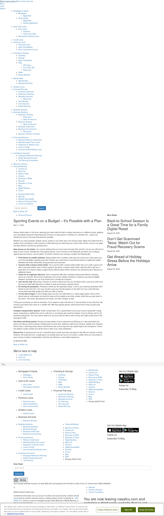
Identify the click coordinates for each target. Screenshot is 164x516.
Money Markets (24, 75)
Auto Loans (22, 29)
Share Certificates (25, 60)
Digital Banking (24, 188)
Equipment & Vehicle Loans (28, 144)
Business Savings (25, 122)
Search (41, 208)
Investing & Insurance (22, 153)
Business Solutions (21, 112)
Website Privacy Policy (15, 513)
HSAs (20, 72)
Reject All (128, 510)
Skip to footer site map (24, 1)
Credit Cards (18, 40)
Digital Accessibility (96, 389)
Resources (27, 70)
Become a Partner (20, 164)
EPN (90, 399)
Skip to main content (7, 1)
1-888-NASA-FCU (25, 355)
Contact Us (22, 169)
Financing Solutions (21, 137)
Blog (20, 185)
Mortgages (22, 13)
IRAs (20, 62)
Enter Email (18, 464)
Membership (18, 78)
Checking (21, 55)
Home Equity (23, 18)
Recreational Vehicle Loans (28, 36)
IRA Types (27, 65)
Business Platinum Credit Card (30, 140)
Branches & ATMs (25, 178)
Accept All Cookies (146, 510)
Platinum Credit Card (31, 440)
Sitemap (21, 196)
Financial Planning (20, 89)
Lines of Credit (23, 147)
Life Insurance (23, 103)
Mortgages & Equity (21, 11)
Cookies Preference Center (107, 510)
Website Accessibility (26, 199)
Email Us (21, 357)
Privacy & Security (95, 489)
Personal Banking (20, 166)
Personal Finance (25, 215)
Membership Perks (25, 83)
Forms (20, 190)
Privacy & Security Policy (27, 201)
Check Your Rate (29, 34)
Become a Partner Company (29, 134)
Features (26, 31)
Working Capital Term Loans (29, 142)
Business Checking (25, 114)
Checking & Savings (21, 53)
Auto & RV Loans (20, 26)
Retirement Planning (26, 94)
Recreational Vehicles (31, 387)
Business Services (20, 109)
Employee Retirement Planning (30, 155)
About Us (21, 171)
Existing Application (30, 23)
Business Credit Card (26, 126)
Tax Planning (23, 101)
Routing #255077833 (26, 194)
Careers (21, 176)
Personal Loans (19, 42)
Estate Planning (24, 106)
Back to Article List (20, 211)
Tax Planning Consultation (28, 160)
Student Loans (19, 87)
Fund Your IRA (28, 67)
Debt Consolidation (25, 47)
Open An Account (29, 119)
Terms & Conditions (25, 203)
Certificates (62, 379)
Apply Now (27, 15)
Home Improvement (30, 406)
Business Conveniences (27, 129)
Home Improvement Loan (28, 49)
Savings (21, 58)
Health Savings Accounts (27, 158)
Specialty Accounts (25, 96)
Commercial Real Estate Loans (30, 149)
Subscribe (19, 473)
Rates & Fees (23, 173)
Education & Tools (25, 183)
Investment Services (26, 91)
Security (21, 181)
